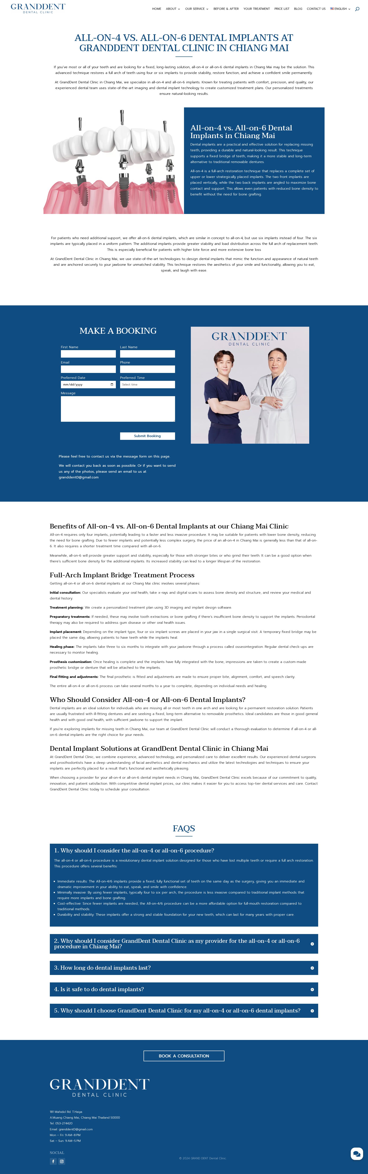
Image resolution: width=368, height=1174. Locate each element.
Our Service (195, 9)
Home (156, 9)
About (171, 9)
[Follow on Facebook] (53, 1161)
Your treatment (256, 9)
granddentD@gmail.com (76, 1129)
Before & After (226, 9)
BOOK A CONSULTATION (184, 1056)
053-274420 (63, 1123)
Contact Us (316, 9)
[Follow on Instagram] (61, 1161)
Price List (282, 9)
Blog (298, 9)
